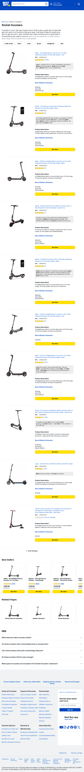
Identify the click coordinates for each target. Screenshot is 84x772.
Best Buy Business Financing (11, 742)
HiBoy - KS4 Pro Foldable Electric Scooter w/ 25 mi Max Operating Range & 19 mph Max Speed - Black (53, 356)
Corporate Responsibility (47, 735)
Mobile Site (62, 753)
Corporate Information (46, 729)
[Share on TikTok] (68, 727)
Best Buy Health (44, 711)
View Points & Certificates (28, 735)
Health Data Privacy (39, 760)
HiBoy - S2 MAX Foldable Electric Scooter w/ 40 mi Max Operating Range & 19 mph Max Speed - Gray (53, 315)
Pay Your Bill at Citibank (9, 732)
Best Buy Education (45, 714)
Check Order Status (8, 694)
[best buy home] (6, 4)
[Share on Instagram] (64, 727)
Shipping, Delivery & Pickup (11, 698)
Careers (41, 732)
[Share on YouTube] (61, 727)
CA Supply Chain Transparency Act (76, 761)
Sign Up (70, 710)
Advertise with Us (44, 701)
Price (29, 43)
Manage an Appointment (28, 704)
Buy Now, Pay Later (8, 739)
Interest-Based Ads (26, 760)
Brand (39, 43)
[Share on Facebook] (72, 727)
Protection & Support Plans (29, 708)
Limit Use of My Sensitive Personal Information (57, 761)
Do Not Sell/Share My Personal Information (46, 761)
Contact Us (24, 714)
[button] (56, 4)
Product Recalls (7, 708)
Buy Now (55, 94)
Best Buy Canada (76, 753)
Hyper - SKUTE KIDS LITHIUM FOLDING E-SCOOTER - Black (54, 464)
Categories (50, 43)
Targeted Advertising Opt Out (68, 760)
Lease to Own (6, 735)
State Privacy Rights (33, 760)
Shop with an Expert (27, 698)
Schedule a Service (26, 701)
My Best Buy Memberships (29, 732)
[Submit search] (46, 4)
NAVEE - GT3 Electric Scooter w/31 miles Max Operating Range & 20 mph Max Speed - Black (53, 107)
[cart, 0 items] (78, 4)
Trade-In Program (7, 711)
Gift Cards (5, 714)
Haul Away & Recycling (27, 711)
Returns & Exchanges (9, 701)
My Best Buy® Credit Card (10, 729)
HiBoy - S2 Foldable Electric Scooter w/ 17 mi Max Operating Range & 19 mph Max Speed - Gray (51, 54)
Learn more (69, 719)
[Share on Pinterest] (75, 727)
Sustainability (43, 739)
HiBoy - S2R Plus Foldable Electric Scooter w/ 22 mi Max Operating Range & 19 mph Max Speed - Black (53, 162)
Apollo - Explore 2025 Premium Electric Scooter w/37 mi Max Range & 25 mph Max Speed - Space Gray (53, 207)
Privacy (21, 759)
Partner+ (42, 721)
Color (19, 43)
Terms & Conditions (13, 759)
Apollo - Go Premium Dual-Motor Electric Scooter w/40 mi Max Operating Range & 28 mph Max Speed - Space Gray (54, 411)
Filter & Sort (9, 43)
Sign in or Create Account (68, 692)
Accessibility (5, 759)
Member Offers (25, 739)
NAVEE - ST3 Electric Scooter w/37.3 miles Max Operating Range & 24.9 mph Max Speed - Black (53, 260)
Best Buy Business (45, 717)
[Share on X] (78, 727)
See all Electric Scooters (44, 83)
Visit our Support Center (28, 694)
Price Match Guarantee (9, 704)
